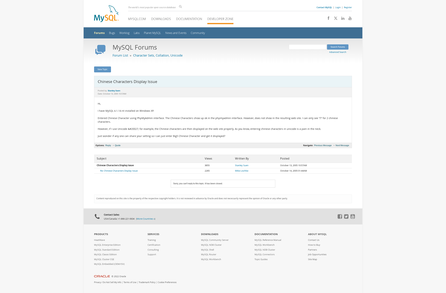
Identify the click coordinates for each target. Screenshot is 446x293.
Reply (108, 145)
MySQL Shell (207, 249)
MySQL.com (137, 19)
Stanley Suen (241, 165)
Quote (118, 145)
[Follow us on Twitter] (346, 218)
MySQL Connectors (265, 254)
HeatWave (99, 240)
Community (198, 33)
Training (152, 240)
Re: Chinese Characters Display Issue (119, 170)
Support (152, 254)
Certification (154, 244)
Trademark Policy (147, 282)
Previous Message (323, 145)
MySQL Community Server (215, 240)
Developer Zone (220, 19)
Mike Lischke (241, 170)
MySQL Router (208, 254)
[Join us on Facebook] (327, 19)
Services (153, 234)
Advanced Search (337, 52)
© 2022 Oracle (119, 276)
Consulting (153, 249)
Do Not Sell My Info (112, 282)
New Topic (102, 69)
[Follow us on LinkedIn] (341, 19)
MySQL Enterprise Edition (107, 244)
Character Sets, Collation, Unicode (158, 55)
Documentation (189, 19)
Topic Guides (261, 259)
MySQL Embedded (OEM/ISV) (109, 264)
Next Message (342, 145)
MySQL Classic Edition (105, 254)
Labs (137, 33)
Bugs (112, 33)
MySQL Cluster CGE (104, 259)
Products (101, 234)
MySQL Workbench (211, 259)
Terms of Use (130, 282)
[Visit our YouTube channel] (348, 19)
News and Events (175, 33)
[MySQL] (106, 14)
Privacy (97, 282)
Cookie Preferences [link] (167, 282)
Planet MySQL (152, 33)
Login (338, 7)
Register (348, 7)
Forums (99, 33)
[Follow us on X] (334, 19)
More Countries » (146, 218)
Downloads (161, 19)
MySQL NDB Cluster (211, 244)
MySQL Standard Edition (107, 249)
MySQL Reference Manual (268, 240)
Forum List (120, 55)
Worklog (124, 33)
